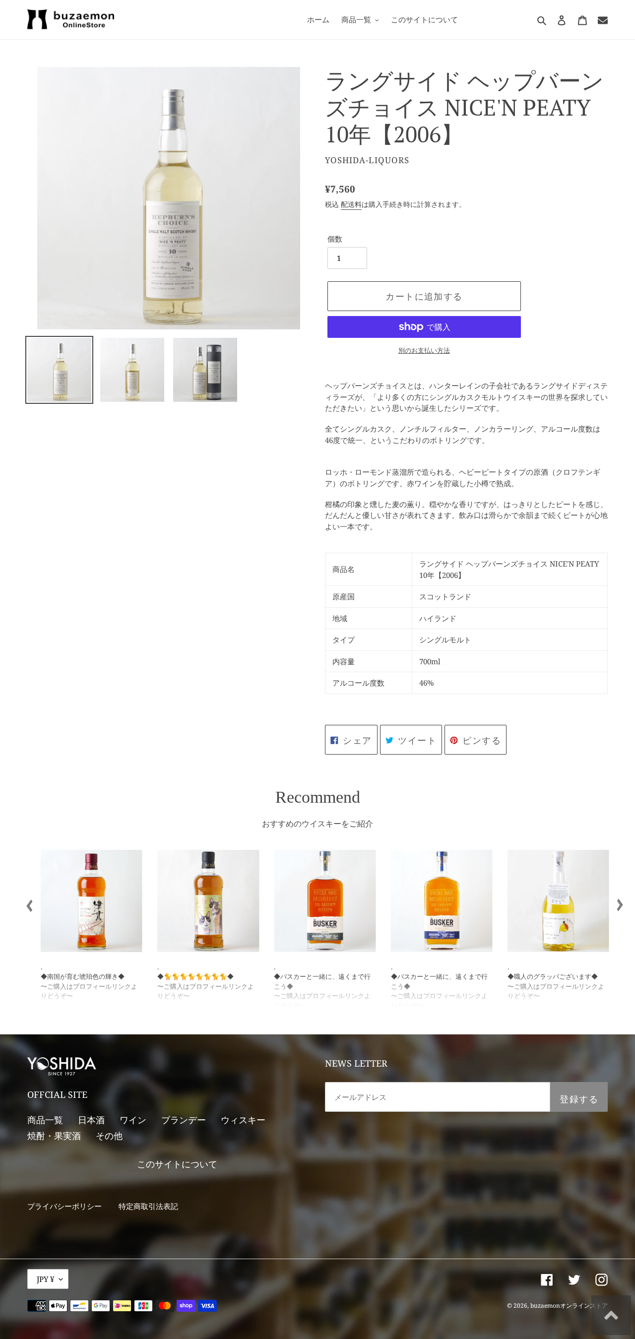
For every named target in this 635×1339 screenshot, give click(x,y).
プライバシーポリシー (64, 1206)
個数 (334, 239)
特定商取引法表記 (148, 1206)
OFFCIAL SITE (57, 1094)
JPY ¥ (45, 1279)
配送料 (351, 204)
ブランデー (183, 1120)
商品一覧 (45, 1120)
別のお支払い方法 (424, 350)
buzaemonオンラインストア (569, 1305)
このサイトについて (177, 1164)
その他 (109, 1136)
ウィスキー (243, 1120)
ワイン (133, 1120)
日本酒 (91, 1120)
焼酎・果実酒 (54, 1136)
